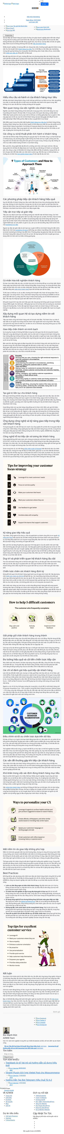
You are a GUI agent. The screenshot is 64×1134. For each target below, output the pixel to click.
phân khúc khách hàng (21, 289)
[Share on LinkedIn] (40, 1022)
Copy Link (46, 27)
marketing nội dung (21, 230)
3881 (11, 1070)
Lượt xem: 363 (33, 22)
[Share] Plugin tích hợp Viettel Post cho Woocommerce (33, 1072)
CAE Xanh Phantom (12, 1116)
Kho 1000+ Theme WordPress (45, 1102)
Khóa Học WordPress (42, 1108)
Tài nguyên (9, 1102)
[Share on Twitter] (41, 1020)
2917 (11, 1085)
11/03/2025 (22, 1075)
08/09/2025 (22, 1068)
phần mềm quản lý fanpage (32, 449)
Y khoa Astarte (10, 1120)
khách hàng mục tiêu (25, 49)
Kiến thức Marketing (33, 17)
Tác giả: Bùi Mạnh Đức (20, 26)
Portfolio (8, 1100)
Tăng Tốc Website (41, 1104)
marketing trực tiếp (12, 225)
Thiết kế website (41, 1096)
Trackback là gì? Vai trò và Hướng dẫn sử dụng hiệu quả (31, 1064)
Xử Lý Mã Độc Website (43, 1110)
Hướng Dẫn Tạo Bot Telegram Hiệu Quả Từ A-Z (29, 1079)
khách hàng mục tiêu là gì (38, 122)
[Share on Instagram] (41, 1024)
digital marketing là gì (28, 901)
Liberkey (8, 1118)
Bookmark (47, 29)
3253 (11, 1078)
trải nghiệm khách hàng (24, 154)
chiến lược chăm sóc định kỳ (15, 576)
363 (13, 30)
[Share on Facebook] (41, 1018)
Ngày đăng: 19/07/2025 (33, 20)
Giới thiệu (9, 1098)
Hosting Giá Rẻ (40, 1100)
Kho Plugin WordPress (43, 1106)
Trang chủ (9, 1096)
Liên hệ (8, 1106)
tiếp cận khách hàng (39, 44)
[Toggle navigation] (42, 1)
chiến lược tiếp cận (12, 53)
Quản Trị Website (41, 1098)
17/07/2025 (22, 1083)
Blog (7, 1104)
